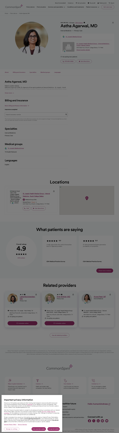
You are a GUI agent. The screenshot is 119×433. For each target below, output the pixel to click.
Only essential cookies (38, 429)
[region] (31, 413)
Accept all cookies (53, 429)
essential (29, 404)
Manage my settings (11, 429)
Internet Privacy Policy (10, 424)
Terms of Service (22, 424)
